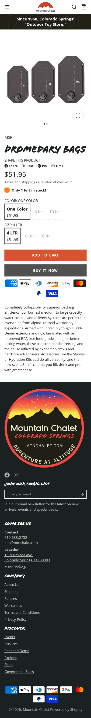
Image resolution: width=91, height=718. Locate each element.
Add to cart (45, 255)
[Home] (45, 7)
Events (9, 636)
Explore (10, 657)
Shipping (11, 591)
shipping (28, 182)
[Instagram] (16, 475)
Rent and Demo (16, 650)
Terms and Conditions (22, 612)
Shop (8, 664)
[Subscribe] (82, 494)
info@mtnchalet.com (21, 542)
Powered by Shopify (66, 709)
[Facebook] (7, 475)
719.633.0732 (15, 537)
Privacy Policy (15, 619)
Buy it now (45, 270)
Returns (10, 598)
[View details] (45, 427)
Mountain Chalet (36, 709)
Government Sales (19, 671)
